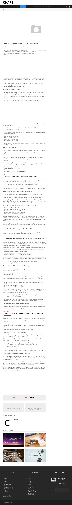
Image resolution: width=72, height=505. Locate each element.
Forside (17, 7)
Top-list (6, 490)
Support (6, 46)
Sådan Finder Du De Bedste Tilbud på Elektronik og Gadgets (35, 409)
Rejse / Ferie (30, 487)
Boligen (29, 484)
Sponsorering (7, 485)
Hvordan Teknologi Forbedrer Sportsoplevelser (13, 409)
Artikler (29, 7)
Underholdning (31, 494)
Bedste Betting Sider (7, 496)
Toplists (6, 491)
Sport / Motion (31, 490)
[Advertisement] (24, 66)
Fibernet (5, 96)
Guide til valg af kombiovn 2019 (61, 479)
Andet (19, 46)
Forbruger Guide (6, 495)
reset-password (8, 484)
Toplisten (48, 7)
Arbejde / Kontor (31, 480)
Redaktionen (9, 442)
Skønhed (30, 488)
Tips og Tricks (31, 493)
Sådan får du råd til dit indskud (36, 454)
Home (4, 9)
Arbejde (29, 478)
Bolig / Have (30, 482)
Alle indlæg (36, 7)
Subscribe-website (8, 487)
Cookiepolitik (7, 480)
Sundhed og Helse (32, 491)
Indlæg (22, 7)
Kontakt (42, 7)
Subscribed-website (8, 488)
